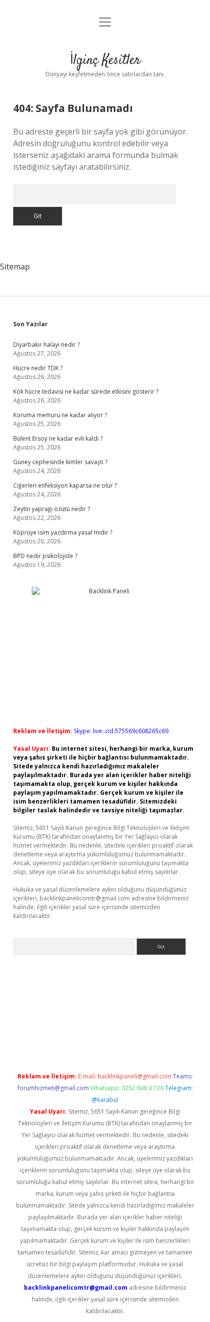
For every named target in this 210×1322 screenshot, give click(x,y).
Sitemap (15, 266)
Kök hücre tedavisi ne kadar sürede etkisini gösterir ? (85, 391)
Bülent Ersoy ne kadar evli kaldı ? (58, 438)
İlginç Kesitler (105, 60)
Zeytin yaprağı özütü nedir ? (51, 509)
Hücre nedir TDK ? (38, 368)
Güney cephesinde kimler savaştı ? (60, 462)
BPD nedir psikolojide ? (45, 556)
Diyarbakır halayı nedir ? (46, 344)
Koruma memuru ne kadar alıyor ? (60, 415)
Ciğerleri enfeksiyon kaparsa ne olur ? (65, 485)
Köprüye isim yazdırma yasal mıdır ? (62, 532)
